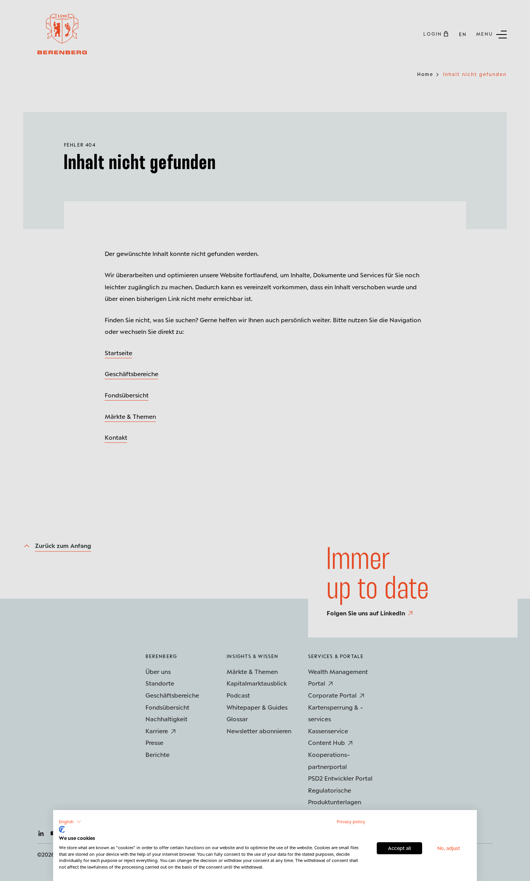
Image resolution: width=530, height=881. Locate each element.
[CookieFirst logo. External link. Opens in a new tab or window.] (62, 829)
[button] (70, 821)
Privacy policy (351, 821)
